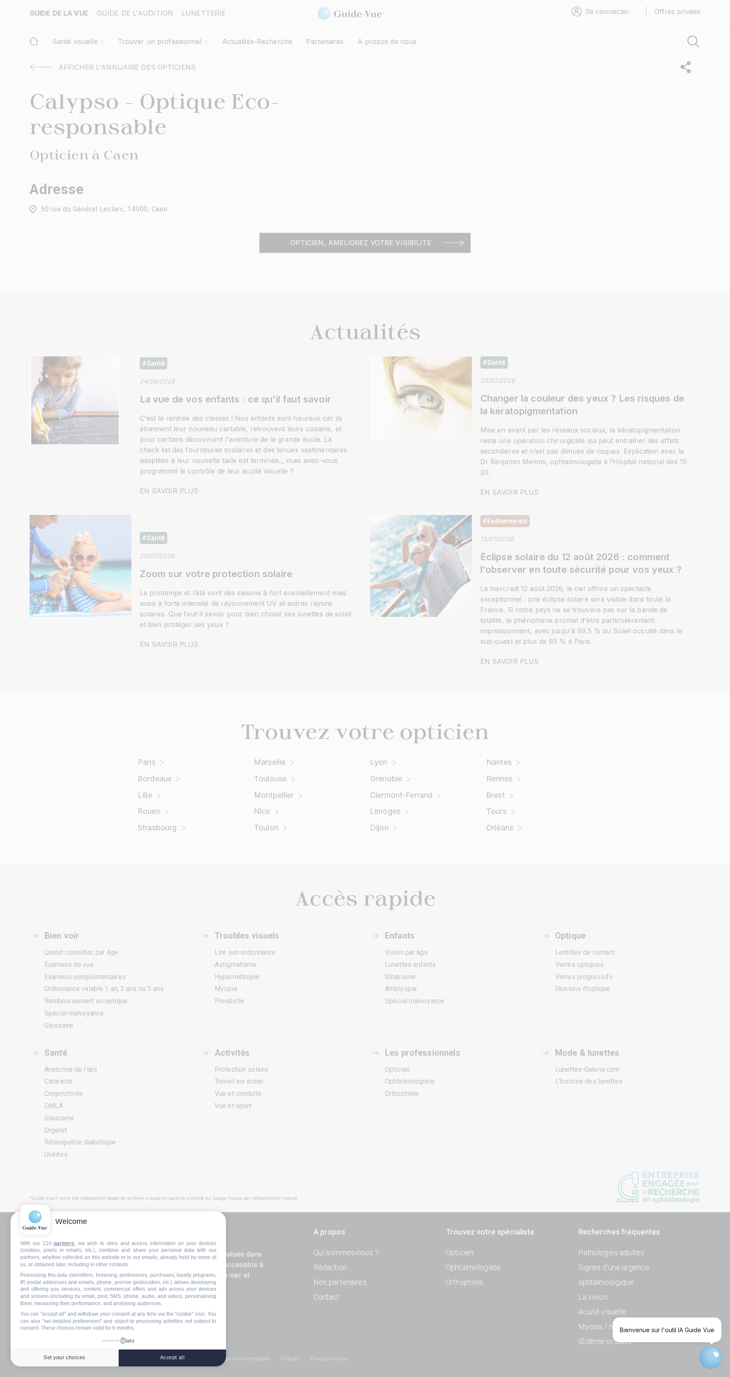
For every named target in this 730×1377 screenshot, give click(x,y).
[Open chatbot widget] (711, 1358)
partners (64, 1243)
